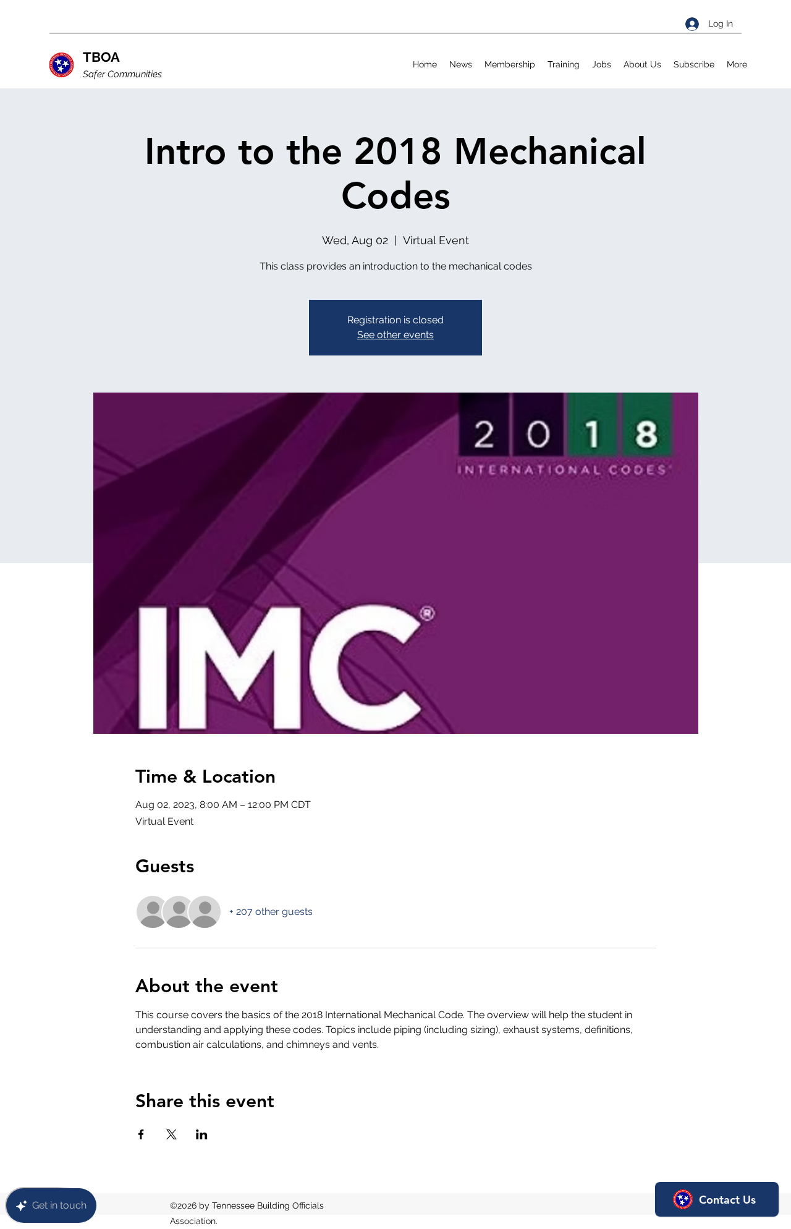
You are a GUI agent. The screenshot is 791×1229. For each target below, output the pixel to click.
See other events (395, 335)
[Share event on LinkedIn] (202, 1134)
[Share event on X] (171, 1134)
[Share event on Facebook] (141, 1134)
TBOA (101, 57)
